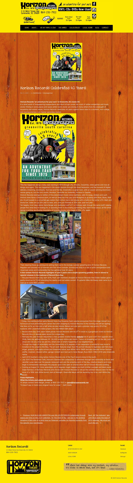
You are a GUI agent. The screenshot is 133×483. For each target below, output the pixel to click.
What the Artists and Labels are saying (36, 380)
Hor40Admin (37, 93)
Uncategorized (48, 93)
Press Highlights (29, 377)
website (80, 337)
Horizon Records (17, 446)
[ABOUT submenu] (36, 27)
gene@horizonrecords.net (78, 383)
